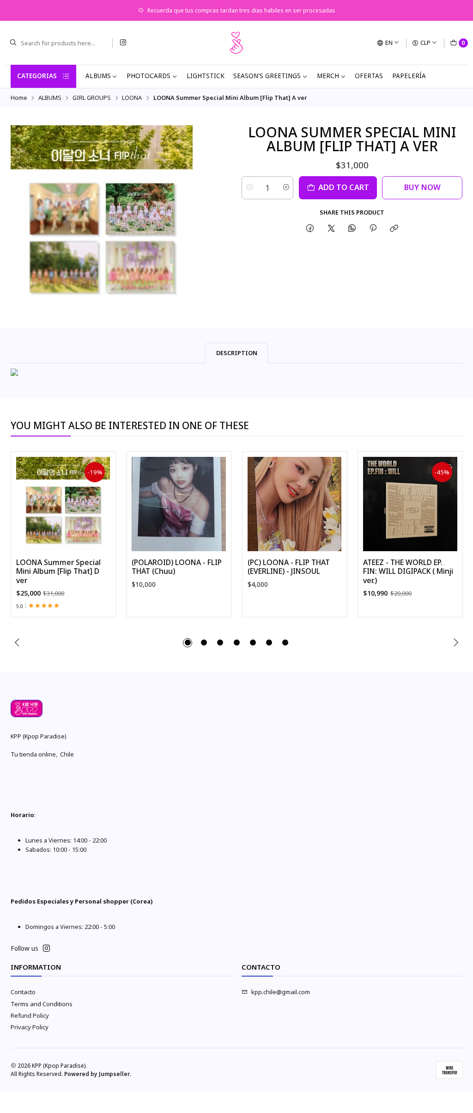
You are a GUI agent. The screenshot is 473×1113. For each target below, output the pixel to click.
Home (19, 98)
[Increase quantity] (286, 188)
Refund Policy (30, 1015)
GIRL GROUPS (92, 98)
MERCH (328, 76)
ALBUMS (98, 76)
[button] (187, 642)
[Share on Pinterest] (373, 228)
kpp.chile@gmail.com (280, 992)
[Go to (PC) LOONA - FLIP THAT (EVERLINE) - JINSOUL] (295, 504)
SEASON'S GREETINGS (267, 76)
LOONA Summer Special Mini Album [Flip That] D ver (58, 571)
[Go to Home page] (236, 43)
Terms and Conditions (42, 1004)
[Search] (13, 43)
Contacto (23, 992)
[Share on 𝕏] (331, 228)
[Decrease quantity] (249, 188)
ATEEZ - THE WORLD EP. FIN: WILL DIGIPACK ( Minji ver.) (408, 571)
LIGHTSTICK (205, 76)
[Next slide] (456, 642)
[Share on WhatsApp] (352, 228)
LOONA (132, 98)
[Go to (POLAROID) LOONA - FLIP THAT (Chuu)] (179, 504)
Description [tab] (236, 353)
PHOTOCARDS (148, 76)
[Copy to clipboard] (394, 228)
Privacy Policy (30, 1027)
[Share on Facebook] (310, 228)
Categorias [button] (37, 76)
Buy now (422, 187)
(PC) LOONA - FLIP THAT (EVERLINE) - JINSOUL (289, 567)
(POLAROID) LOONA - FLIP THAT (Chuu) (177, 567)
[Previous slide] (17, 642)
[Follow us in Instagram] (123, 43)
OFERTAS (369, 76)
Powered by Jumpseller (97, 1074)
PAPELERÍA (409, 76)
